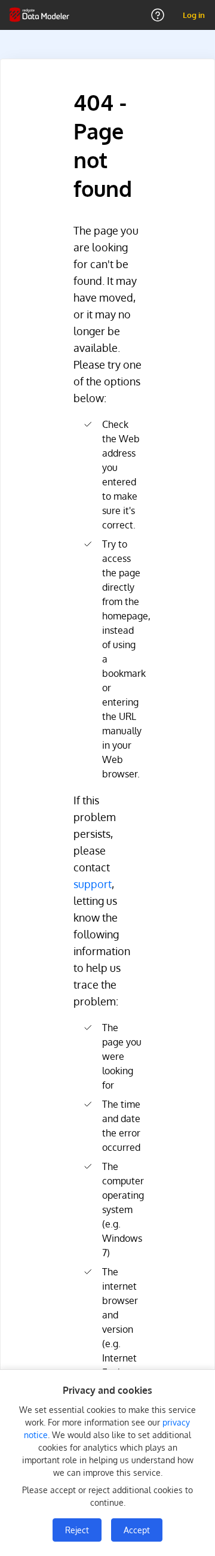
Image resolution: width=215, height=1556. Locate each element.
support (92, 884)
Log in (194, 15)
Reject (77, 1530)
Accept (137, 1530)
